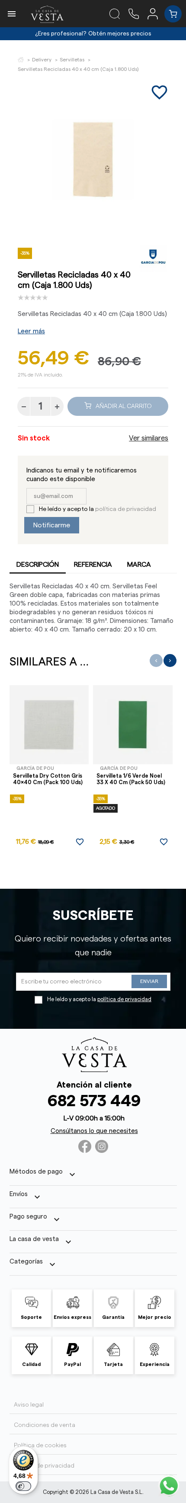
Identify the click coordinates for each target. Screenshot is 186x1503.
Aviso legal (29, 1405)
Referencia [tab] (93, 564)
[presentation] (156, 660)
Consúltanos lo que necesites (94, 1131)
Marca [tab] (139, 564)
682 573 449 (94, 1101)
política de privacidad (125, 509)
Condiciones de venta (44, 1425)
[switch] (23, 1486)
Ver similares (148, 438)
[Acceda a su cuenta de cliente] (156, 13)
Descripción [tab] (37, 564)
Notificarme (51, 525)
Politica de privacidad (44, 1466)
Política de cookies (40, 1445)
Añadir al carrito (124, 406)
